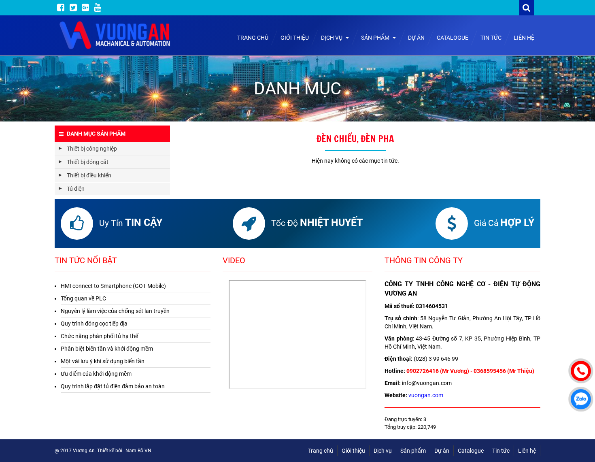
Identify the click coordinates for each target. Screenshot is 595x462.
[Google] (85, 7)
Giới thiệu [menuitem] (353, 450)
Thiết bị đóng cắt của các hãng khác (223, 188)
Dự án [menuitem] (441, 450)
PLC (183, 188)
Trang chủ (252, 37)
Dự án (416, 37)
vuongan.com (425, 395)
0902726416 (422, 371)
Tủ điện (76, 188)
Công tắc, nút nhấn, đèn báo (213, 175)
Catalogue (452, 37)
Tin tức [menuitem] (501, 450)
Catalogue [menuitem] (471, 450)
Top (580, 433)
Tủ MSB (188, 188)
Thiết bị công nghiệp (92, 148)
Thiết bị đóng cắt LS (203, 175)
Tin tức (491, 37)
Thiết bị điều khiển (89, 175)
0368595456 (490, 371)
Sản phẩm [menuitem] (413, 450)
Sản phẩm (376, 37)
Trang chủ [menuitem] (320, 450)
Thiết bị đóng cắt (87, 162)
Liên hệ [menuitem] (527, 450)
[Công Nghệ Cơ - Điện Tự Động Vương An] (115, 35)
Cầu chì (187, 188)
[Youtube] (97, 7)
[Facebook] (61, 7)
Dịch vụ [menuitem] (383, 450)
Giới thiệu (294, 37)
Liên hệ (524, 37)
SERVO (187, 175)
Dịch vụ (332, 37)
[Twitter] (73, 7)
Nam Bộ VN (138, 450)
